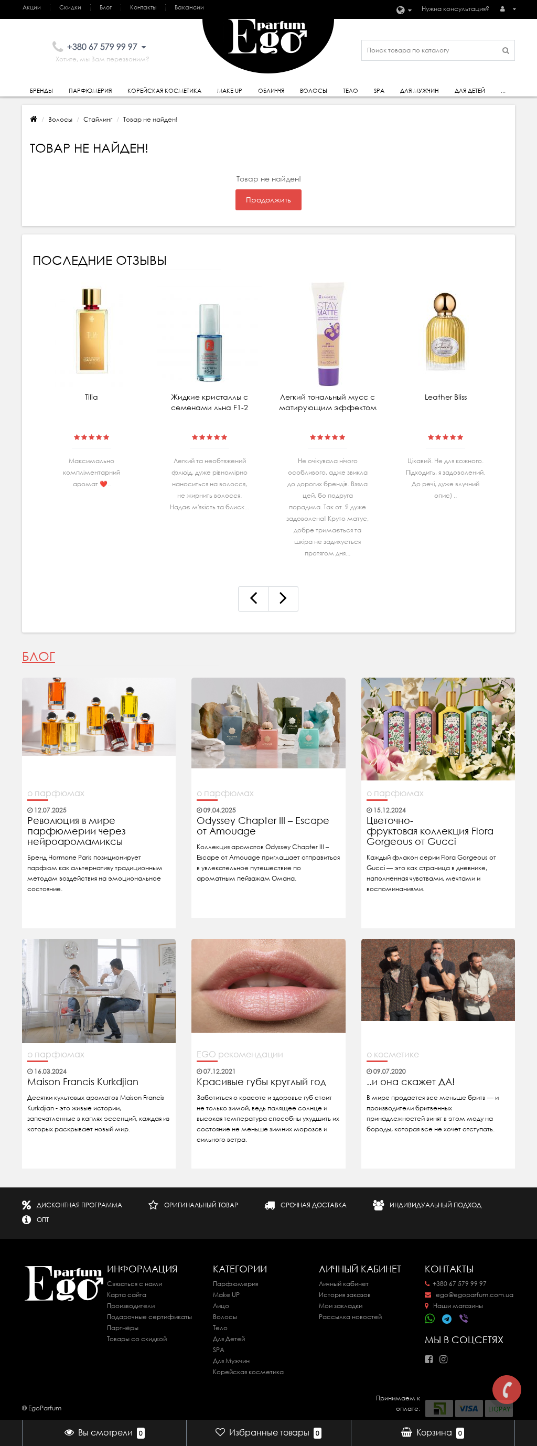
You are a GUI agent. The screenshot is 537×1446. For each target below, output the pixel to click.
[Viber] (464, 1319)
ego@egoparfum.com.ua (473, 1294)
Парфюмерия (90, 91)
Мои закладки (340, 1305)
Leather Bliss (446, 397)
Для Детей (229, 1338)
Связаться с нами (134, 1283)
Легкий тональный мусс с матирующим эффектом (328, 402)
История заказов (345, 1294)
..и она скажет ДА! (411, 1082)
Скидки (70, 7)
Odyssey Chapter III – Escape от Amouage (263, 826)
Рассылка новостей (350, 1316)
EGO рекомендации (240, 1054)
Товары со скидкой (137, 1338)
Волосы (313, 91)
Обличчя (271, 91)
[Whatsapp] (430, 1317)
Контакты (143, 7)
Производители (131, 1305)
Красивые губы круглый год (261, 1082)
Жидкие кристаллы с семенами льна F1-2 (209, 402)
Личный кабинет (344, 1283)
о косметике (393, 1054)
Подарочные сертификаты (149, 1316)
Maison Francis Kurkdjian (82, 1082)
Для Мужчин (419, 91)
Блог (106, 7)
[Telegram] (447, 1319)
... (503, 91)
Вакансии (189, 7)
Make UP (226, 1294)
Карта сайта (126, 1294)
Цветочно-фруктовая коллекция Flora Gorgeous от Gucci (430, 831)
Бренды (41, 91)
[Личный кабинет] (508, 9)
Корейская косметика (164, 91)
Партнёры (122, 1327)
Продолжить (268, 200)
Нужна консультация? (455, 8)
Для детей (470, 91)
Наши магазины (457, 1305)
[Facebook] (431, 1356)
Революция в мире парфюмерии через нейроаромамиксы (76, 831)
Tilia (91, 397)
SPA (379, 91)
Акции (32, 7)
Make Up (229, 91)
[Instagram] (446, 1356)
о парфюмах (55, 793)
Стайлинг (97, 119)
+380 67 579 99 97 (460, 1283)
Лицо (221, 1305)
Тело (350, 91)
